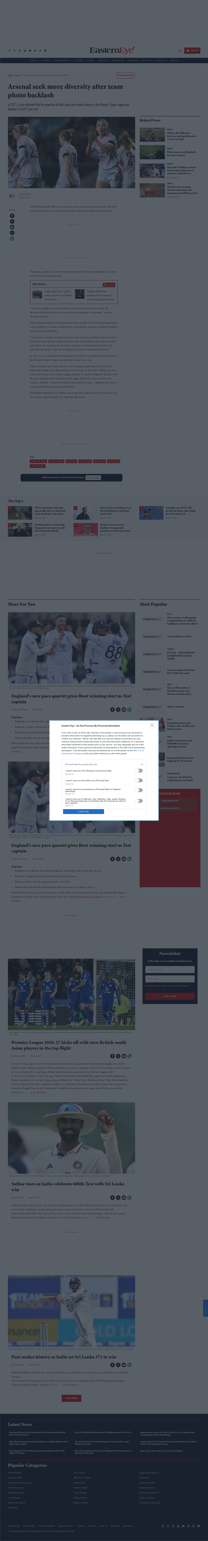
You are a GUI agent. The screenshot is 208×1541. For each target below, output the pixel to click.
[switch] (139, 771)
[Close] (153, 726)
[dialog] (104, 770)
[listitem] (104, 764)
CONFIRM (83, 812)
